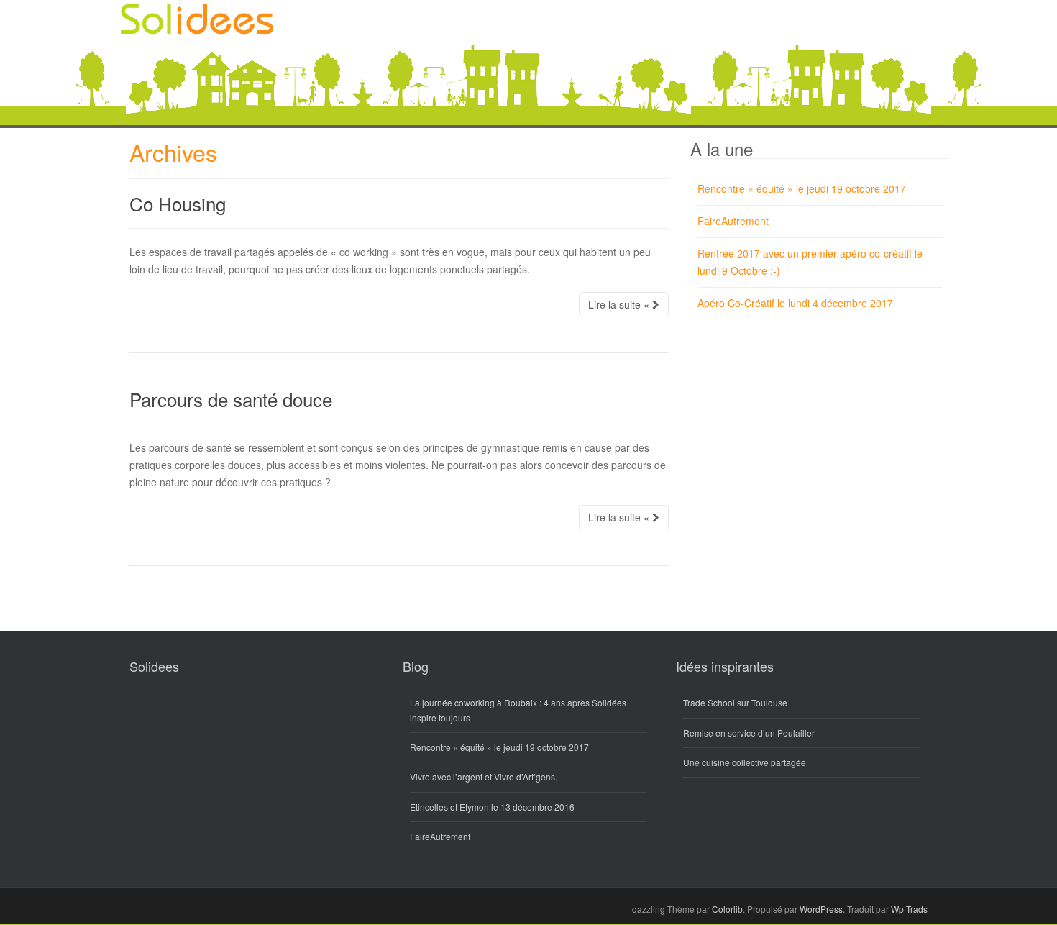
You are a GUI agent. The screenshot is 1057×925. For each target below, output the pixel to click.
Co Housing (177, 203)
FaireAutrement (733, 221)
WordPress (821, 909)
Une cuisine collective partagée (744, 762)
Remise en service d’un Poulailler (749, 732)
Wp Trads (909, 909)
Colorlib (727, 909)
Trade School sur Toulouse (735, 702)
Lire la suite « (620, 304)
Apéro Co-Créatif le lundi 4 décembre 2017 (795, 303)
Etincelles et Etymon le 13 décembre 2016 (492, 807)
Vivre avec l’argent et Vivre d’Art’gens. (483, 776)
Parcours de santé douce (230, 399)
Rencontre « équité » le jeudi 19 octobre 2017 (801, 188)
